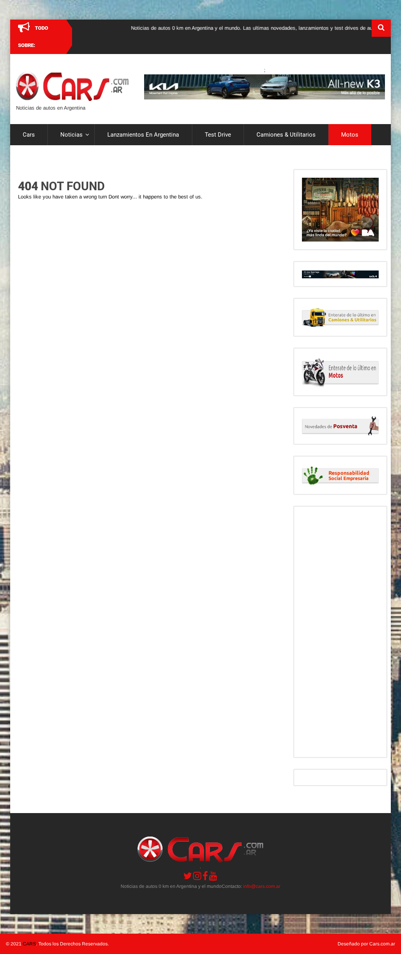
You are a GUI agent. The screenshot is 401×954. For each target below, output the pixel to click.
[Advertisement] (340, 631)
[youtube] (213, 875)
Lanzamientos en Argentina (143, 134)
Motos (349, 134)
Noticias (71, 134)
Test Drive (218, 134)
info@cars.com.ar (261, 886)
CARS (29, 944)
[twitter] (187, 875)
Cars (29, 134)
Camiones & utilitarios (286, 134)
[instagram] (197, 875)
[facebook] (205, 875)
